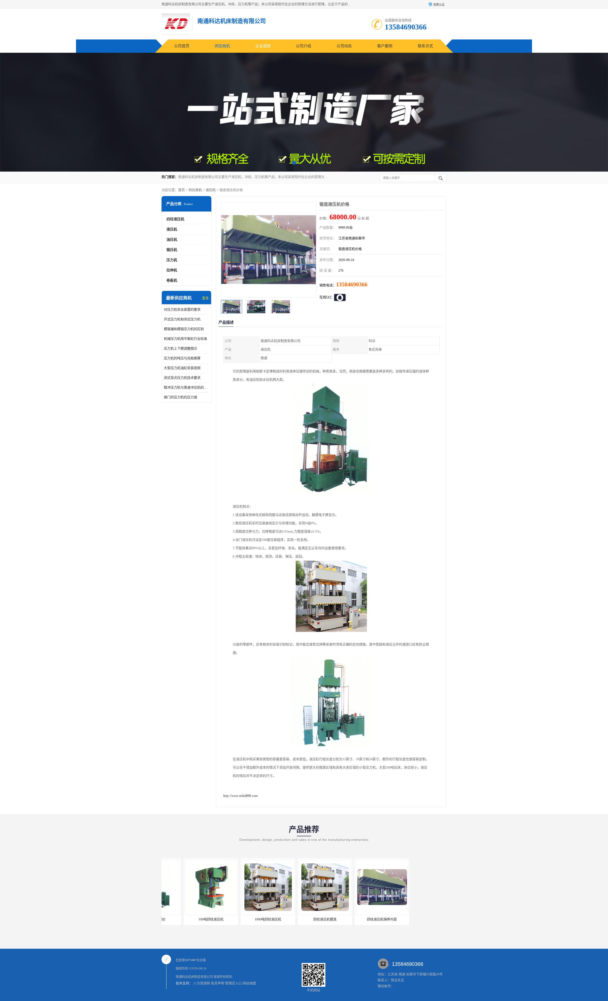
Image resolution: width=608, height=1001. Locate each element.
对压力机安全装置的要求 (182, 309)
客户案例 (384, 46)
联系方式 (425, 46)
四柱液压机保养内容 (360, 919)
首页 (181, 190)
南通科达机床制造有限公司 (194, 976)
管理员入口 (233, 983)
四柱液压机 (175, 219)
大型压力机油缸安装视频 (182, 368)
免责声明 (217, 983)
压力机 (171, 260)
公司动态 (344, 46)
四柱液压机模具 (302, 919)
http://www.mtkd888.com (240, 796)
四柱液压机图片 (416, 919)
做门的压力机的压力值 (180, 397)
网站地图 (249, 983)
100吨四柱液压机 (188, 919)
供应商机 (222, 46)
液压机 (211, 190)
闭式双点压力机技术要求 (182, 378)
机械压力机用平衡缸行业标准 (185, 339)
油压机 (171, 239)
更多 (205, 298)
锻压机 (171, 250)
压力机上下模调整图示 (180, 348)
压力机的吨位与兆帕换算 (182, 358)
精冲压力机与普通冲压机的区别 (186, 387)
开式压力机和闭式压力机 (182, 319)
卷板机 (171, 280)
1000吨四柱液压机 (246, 919)
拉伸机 (171, 270)
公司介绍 (303, 46)
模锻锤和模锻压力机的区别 (184, 329)
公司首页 (181, 46)
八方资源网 (201, 983)
